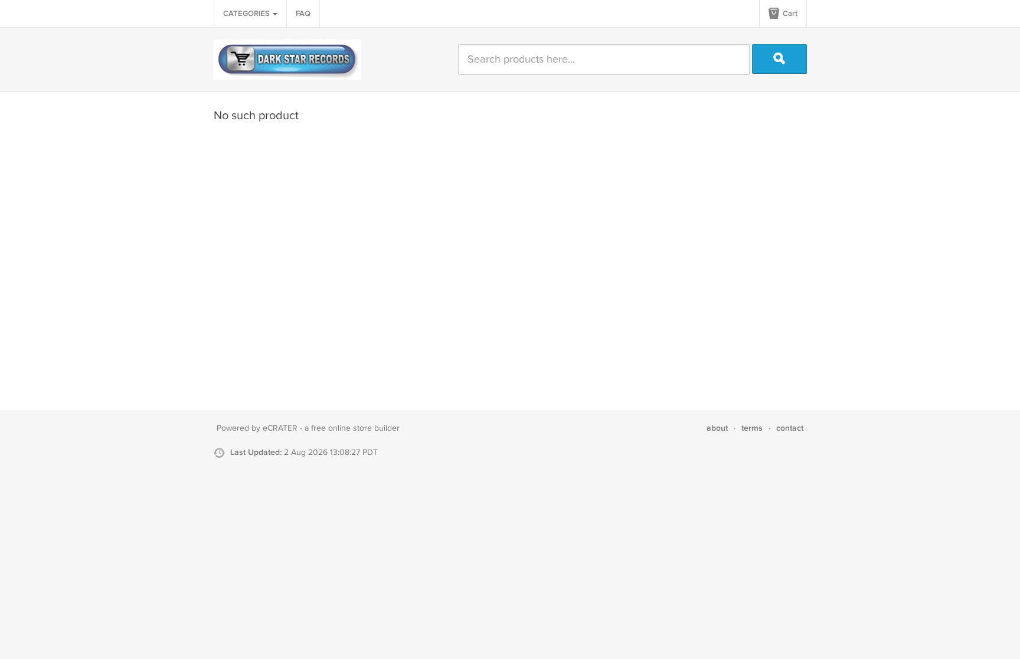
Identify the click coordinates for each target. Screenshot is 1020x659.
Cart (789, 13)
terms (752, 428)
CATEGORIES (247, 13)
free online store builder (355, 428)
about (717, 428)
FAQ (303, 13)
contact (789, 428)
